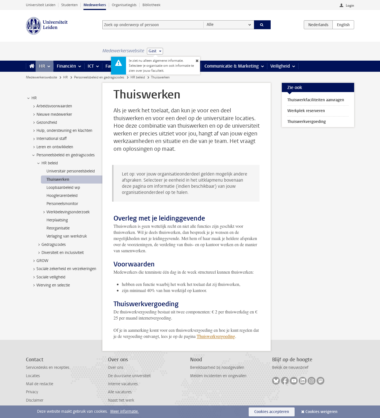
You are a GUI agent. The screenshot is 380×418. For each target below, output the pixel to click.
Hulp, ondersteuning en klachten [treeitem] (64, 130)
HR (42, 66)
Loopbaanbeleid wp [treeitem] (63, 187)
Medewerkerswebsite (41, 77)
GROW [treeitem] (42, 260)
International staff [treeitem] (51, 138)
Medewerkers (94, 5)
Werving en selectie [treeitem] (53, 285)
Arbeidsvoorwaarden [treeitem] (54, 106)
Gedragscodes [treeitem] (53, 244)
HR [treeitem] (34, 98)
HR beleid (137, 77)
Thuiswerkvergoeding (216, 336)
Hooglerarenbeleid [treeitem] (62, 195)
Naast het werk (121, 400)
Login (350, 5)
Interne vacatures (123, 384)
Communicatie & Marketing (231, 66)
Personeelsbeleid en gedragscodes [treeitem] (65, 155)
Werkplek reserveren (306, 110)
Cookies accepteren (271, 411)
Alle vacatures (120, 392)
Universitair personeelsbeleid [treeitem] (70, 171)
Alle (210, 24)
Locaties (33, 376)
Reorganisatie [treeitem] (58, 228)
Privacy (32, 392)
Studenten (69, 5)
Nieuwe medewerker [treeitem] (54, 114)
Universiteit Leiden (40, 5)
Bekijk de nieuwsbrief (290, 367)
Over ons (115, 367)
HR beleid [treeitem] (49, 163)
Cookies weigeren (321, 411)
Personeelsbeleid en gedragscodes (99, 77)
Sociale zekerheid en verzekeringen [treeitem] (66, 268)
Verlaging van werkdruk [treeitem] (66, 236)
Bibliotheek (151, 5)
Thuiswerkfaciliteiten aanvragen (315, 100)
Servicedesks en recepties (47, 367)
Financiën (66, 66)
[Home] (31, 66)
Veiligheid (280, 66)
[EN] (343, 24)
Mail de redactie (39, 384)
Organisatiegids (124, 5)
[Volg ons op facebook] (285, 381)
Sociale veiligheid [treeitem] (50, 277)
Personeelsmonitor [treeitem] (62, 203)
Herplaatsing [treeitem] (57, 220)
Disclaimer (34, 400)
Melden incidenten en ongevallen (218, 376)
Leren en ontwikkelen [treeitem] (54, 147)
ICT (91, 66)
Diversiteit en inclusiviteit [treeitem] (62, 252)
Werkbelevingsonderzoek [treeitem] (68, 212)
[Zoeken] (262, 24)
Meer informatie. (124, 411)
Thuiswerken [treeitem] (57, 179)
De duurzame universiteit (129, 376)
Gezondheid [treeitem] (46, 122)
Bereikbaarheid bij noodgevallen (217, 367)
